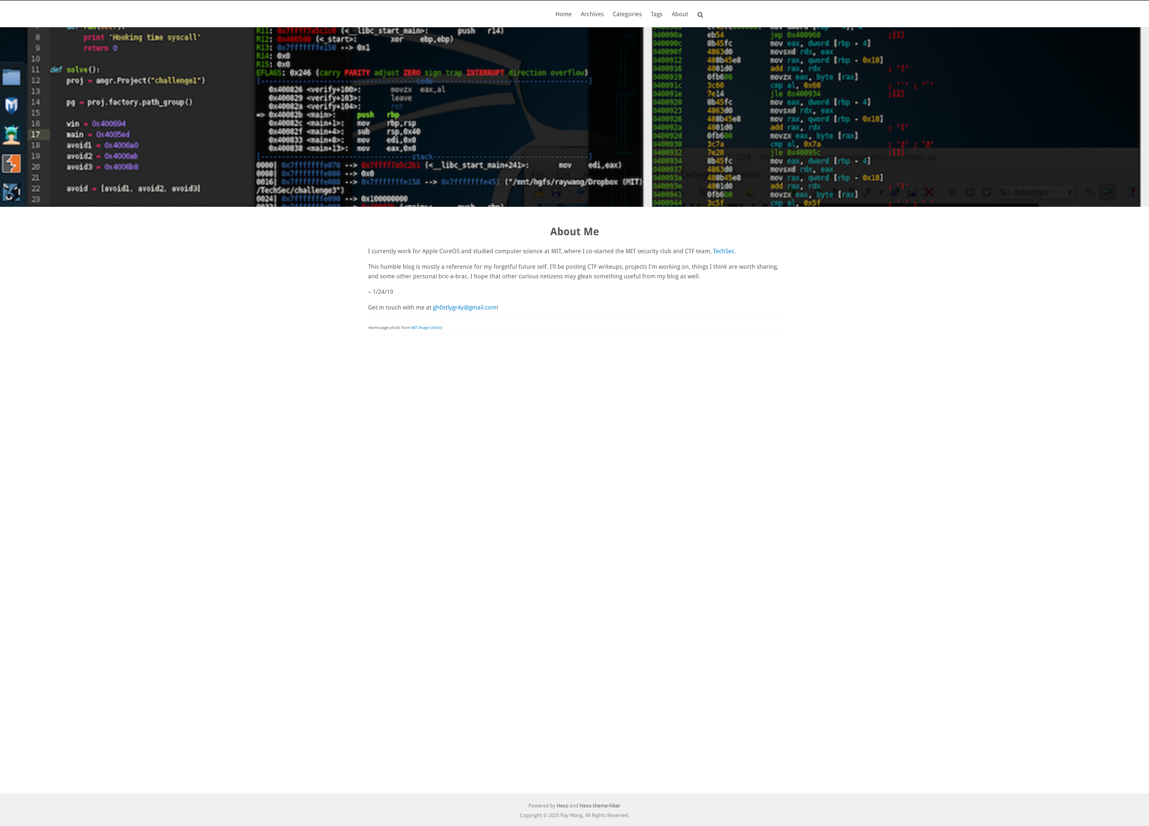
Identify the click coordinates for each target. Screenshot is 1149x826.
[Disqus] (574, 428)
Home (563, 14)
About (680, 14)
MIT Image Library (426, 327)
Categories (627, 14)
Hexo (563, 806)
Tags (656, 14)
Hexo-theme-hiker (600, 806)
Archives (592, 14)
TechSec (723, 251)
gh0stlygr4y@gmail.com (465, 307)
